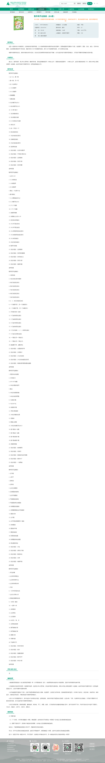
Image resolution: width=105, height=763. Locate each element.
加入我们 (92, 749)
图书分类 (21, 12)
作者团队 (74, 12)
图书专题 (48, 12)
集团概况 (21, 9)
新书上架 (56, 12)
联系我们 (91, 9)
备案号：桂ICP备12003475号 (49, 760)
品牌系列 (30, 12)
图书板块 (12, 12)
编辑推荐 (65, 12)
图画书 (79, 3)
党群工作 (61, 9)
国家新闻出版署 (11, 749)
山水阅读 (81, 9)
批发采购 (92, 746)
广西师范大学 (10, 743)
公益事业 (71, 9)
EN (97, 3)
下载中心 (51, 9)
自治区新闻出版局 (11, 745)
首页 (11, 9)
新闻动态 (31, 9)
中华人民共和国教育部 (12, 751)
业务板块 (41, 9)
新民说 (84, 3)
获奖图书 (39, 12)
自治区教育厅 (10, 747)
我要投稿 (92, 743)
